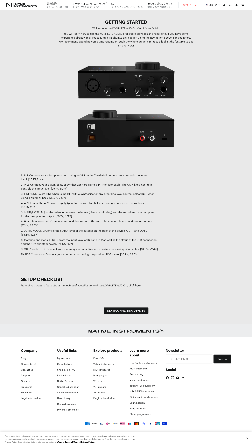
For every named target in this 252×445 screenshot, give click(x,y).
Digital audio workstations (144, 397)
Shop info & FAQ (66, 370)
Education (26, 392)
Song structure (138, 408)
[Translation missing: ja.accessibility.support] (230, 5)
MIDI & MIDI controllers (142, 391)
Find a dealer (64, 375)
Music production (139, 380)
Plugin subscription (104, 398)
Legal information (31, 398)
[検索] (224, 5)
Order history (64, 364)
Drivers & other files (68, 409)
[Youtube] (177, 377)
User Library (63, 398)
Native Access (65, 381)
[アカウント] (236, 5)
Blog (23, 358)
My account (63, 358)
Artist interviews (138, 368)
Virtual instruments (103, 364)
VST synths (99, 381)
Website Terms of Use (67, 442)
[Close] (247, 438)
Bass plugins (100, 375)
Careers (25, 381)
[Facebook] (167, 377)
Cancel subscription (68, 387)
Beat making (136, 374)
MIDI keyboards (101, 370)
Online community (67, 392)
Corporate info (29, 364)
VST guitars (99, 387)
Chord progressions (141, 414)
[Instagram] (172, 377)
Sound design (137, 403)
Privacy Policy (87, 442)
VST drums (99, 392)
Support (25, 375)
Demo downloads (67, 404)
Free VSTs (98, 358)
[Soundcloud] (183, 377)
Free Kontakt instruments (144, 363)
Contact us (27, 370)
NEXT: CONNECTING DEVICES (126, 310)
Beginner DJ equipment (142, 385)
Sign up (222, 359)
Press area (26, 387)
